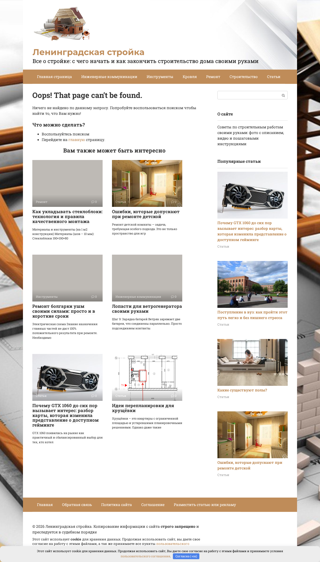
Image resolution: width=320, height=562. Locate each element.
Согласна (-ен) (186, 556)
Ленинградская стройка (89, 52)
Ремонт (213, 76)
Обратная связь (77, 504)
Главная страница (54, 76)
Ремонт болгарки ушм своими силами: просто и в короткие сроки (63, 311)
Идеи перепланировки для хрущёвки (143, 407)
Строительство (244, 76)
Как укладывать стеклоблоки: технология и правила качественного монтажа (67, 216)
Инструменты (160, 76)
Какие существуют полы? (242, 389)
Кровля (190, 76)
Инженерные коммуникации (109, 76)
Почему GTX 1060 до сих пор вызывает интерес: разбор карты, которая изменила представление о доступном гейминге (65, 415)
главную (76, 139)
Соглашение (152, 504)
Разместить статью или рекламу (205, 504)
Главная (45, 504)
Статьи (273, 76)
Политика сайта (116, 504)
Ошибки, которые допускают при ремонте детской (146, 213)
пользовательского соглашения (145, 556)
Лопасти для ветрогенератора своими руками (147, 308)
